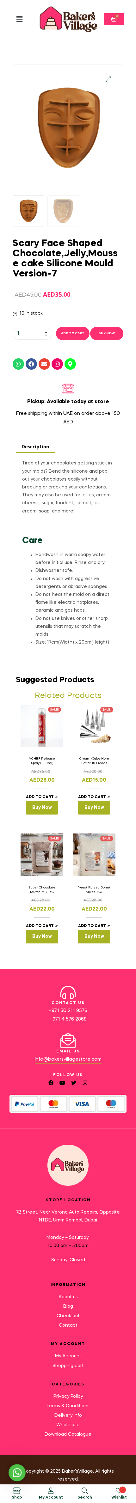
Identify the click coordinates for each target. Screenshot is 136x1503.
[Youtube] (62, 1082)
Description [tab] (35, 446)
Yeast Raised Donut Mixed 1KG (94, 890)
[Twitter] (73, 1082)
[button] (19, 19)
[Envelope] (44, 364)
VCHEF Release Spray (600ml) (42, 761)
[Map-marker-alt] (70, 364)
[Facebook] (31, 364)
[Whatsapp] (18, 364)
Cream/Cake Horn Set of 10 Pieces (94, 761)
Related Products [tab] (68, 696)
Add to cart (72, 333)
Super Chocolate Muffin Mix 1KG (41, 890)
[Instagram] (57, 364)
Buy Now (106, 333)
